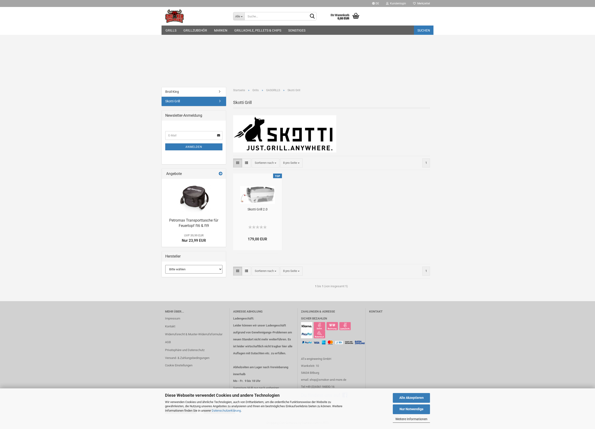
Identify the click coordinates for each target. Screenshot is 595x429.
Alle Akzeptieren (411, 398)
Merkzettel (423, 3)
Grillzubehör (195, 30)
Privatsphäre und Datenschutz (185, 350)
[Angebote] (220, 174)
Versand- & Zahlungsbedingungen (187, 358)
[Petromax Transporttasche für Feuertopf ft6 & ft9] (193, 197)
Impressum (172, 318)
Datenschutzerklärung (226, 410)
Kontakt (170, 326)
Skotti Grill (172, 101)
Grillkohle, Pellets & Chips (257, 30)
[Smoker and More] (195, 16)
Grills (170, 30)
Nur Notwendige (411, 409)
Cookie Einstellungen (178, 365)
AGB (168, 342)
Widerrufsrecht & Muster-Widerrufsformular (193, 334)
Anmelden (193, 146)
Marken (220, 30)
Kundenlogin (397, 3)
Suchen (423, 30)
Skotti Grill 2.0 (258, 209)
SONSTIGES (296, 30)
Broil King (172, 92)
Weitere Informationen (411, 419)
